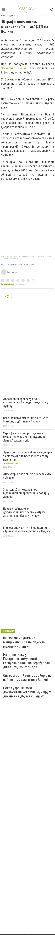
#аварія (11, 264)
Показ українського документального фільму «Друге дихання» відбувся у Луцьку (24, 512)
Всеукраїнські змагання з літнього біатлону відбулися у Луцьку (25, 419)
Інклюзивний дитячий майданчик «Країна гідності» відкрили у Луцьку (26, 529)
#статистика (29, 264)
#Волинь (18, 264)
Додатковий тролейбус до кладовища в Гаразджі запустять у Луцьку (25, 402)
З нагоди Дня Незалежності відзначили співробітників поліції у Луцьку (26, 493)
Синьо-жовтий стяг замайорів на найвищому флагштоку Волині (27, 677)
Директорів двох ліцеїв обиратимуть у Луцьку (27, 475)
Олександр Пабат (13, 68)
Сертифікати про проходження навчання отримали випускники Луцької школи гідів (24, 437)
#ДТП (3, 264)
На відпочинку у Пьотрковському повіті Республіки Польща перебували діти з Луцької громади (26, 660)
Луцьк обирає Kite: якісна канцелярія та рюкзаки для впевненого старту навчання (27, 456)
